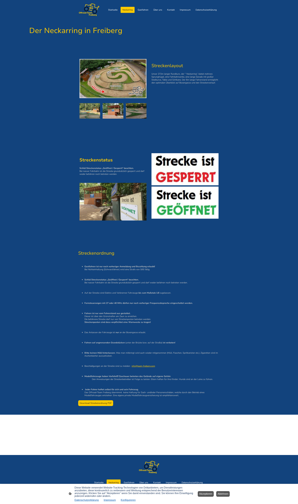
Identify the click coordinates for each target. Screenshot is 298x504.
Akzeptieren (205, 494)
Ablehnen (223, 494)
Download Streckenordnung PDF (96, 403)
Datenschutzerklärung (86, 500)
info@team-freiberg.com (143, 366)
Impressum (110, 500)
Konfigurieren (128, 500)
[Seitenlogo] (89, 9)
